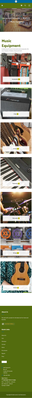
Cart (3, 338)
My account (4, 350)
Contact (3, 344)
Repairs (3, 353)
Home (3, 347)
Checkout (4, 341)
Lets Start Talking (9, 324)
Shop (3, 356)
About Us (4, 335)
